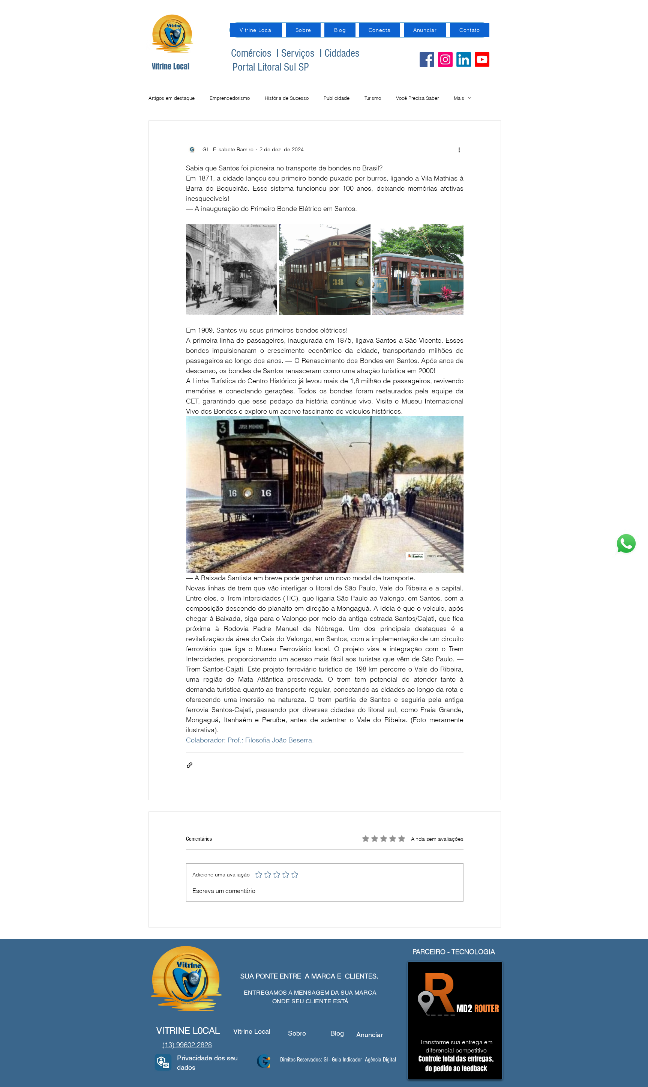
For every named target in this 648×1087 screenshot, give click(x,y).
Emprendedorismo (230, 98)
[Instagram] (445, 59)
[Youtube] (482, 59)
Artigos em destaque (171, 98)
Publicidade (337, 98)
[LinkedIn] (463, 59)
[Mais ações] (459, 149)
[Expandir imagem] (231, 269)
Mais (459, 98)
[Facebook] (427, 59)
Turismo (372, 98)
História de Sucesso (287, 98)
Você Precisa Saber (417, 98)
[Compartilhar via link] (189, 765)
